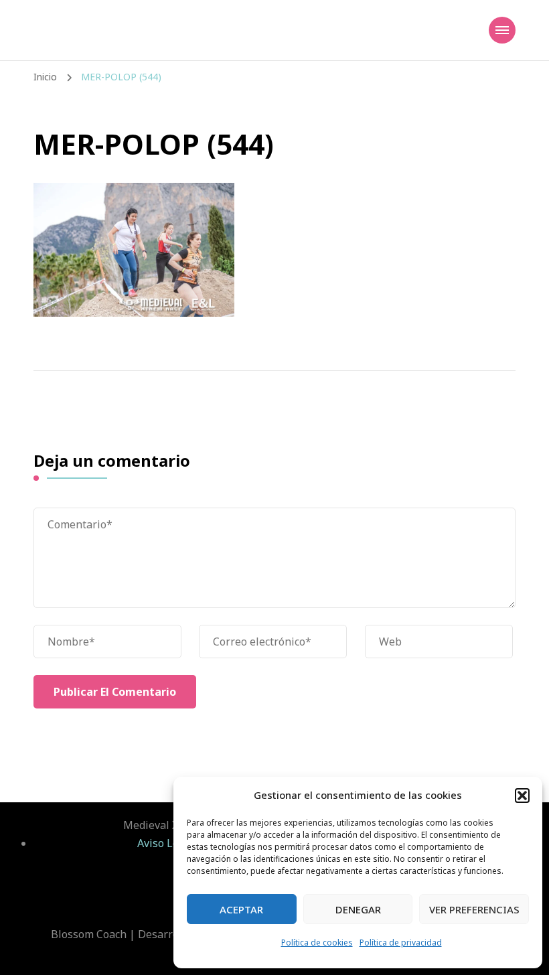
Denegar (358, 909)
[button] (522, 795)
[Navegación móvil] (502, 30)
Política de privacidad (401, 942)
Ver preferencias (474, 909)
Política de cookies (317, 942)
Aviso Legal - (170, 843)
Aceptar (241, 909)
